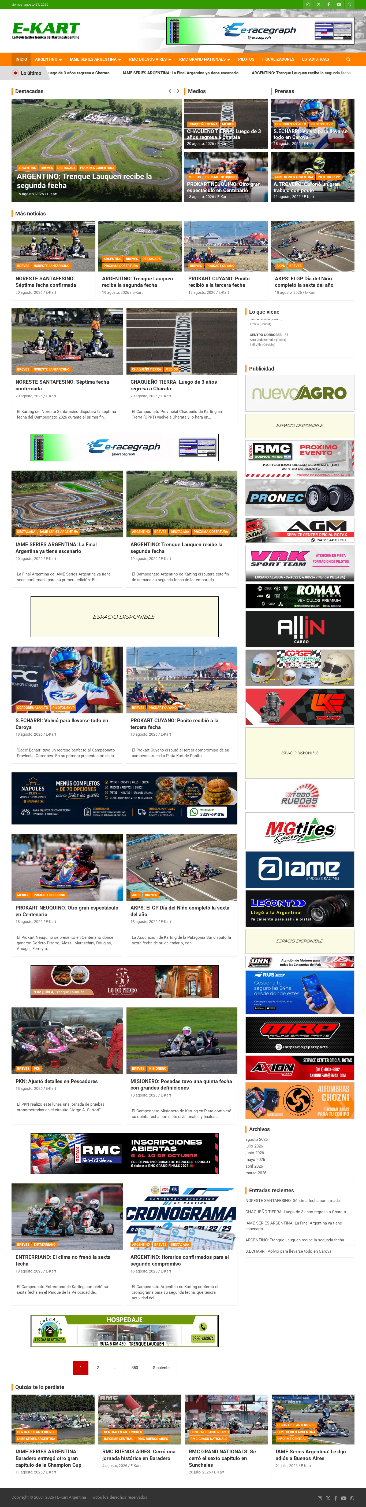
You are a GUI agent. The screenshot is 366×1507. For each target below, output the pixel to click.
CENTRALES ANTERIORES (36, 1432)
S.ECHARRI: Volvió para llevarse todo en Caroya (317, 73)
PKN (37, 1068)
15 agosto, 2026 (30, 194)
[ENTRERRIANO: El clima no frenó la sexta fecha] (67, 1216)
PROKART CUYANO (220, 266)
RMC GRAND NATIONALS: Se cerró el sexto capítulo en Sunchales (222, 1458)
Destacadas (29, 91)
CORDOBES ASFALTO (290, 124)
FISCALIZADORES (278, 59)
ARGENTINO (46, 59)
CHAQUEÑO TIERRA (203, 124)
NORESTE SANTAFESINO (51, 266)
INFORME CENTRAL (118, 1439)
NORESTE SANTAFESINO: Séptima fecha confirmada (46, 282)
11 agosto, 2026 (287, 197)
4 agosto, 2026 (114, 1466)
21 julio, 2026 (287, 1466)
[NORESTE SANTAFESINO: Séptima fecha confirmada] (67, 341)
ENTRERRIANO (44, 1244)
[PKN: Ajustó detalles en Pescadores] (67, 1040)
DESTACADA (66, 168)
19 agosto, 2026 (115, 292)
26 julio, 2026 (200, 1472)
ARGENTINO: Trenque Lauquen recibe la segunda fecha (210, 73)
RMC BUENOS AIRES (148, 59)
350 (135, 1367)
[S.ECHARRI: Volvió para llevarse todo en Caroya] (67, 679)
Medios (197, 91)
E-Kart (52, 194)
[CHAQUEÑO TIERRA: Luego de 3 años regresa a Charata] (182, 341)
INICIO (21, 59)
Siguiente (161, 1367)
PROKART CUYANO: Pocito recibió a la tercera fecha (219, 282)
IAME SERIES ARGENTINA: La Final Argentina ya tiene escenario (90, 73)
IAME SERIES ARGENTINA (93, 59)
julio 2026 (254, 1146)
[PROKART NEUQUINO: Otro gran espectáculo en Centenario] (67, 867)
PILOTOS (246, 59)
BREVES (47, 168)
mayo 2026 (255, 1159)
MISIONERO (157, 1068)
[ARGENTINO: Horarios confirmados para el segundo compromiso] (182, 1216)
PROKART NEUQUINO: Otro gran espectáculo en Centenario (224, 187)
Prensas (284, 91)
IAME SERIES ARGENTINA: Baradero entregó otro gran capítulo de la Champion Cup (48, 1458)
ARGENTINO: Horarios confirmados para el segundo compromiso (89, 181)
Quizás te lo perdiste (39, 1387)
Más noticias (30, 213)
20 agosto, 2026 (200, 143)
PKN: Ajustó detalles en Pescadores (57, 1081)
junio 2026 (254, 1152)
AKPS (281, 266)
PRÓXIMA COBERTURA (121, 266)
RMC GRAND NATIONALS (202, 59)
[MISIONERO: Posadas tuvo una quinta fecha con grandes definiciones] (182, 1040)
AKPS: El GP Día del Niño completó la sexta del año (304, 282)
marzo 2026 (255, 1173)
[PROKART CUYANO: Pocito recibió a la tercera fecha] (182, 679)
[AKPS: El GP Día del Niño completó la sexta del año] (182, 867)
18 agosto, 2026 (200, 197)
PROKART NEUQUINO (221, 177)
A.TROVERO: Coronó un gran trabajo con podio (307, 187)
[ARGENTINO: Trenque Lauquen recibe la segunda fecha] (182, 504)
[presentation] (170, 91)
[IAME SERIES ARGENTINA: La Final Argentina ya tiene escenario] (67, 504)
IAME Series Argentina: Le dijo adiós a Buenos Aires (311, 1455)
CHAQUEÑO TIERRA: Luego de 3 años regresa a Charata (224, 134)
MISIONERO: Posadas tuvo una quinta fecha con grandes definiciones (181, 1084)
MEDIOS (228, 124)
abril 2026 (254, 1166)
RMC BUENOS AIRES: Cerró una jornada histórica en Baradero (138, 1455)
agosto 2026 (256, 1139)
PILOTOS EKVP (322, 124)
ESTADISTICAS (315, 59)
